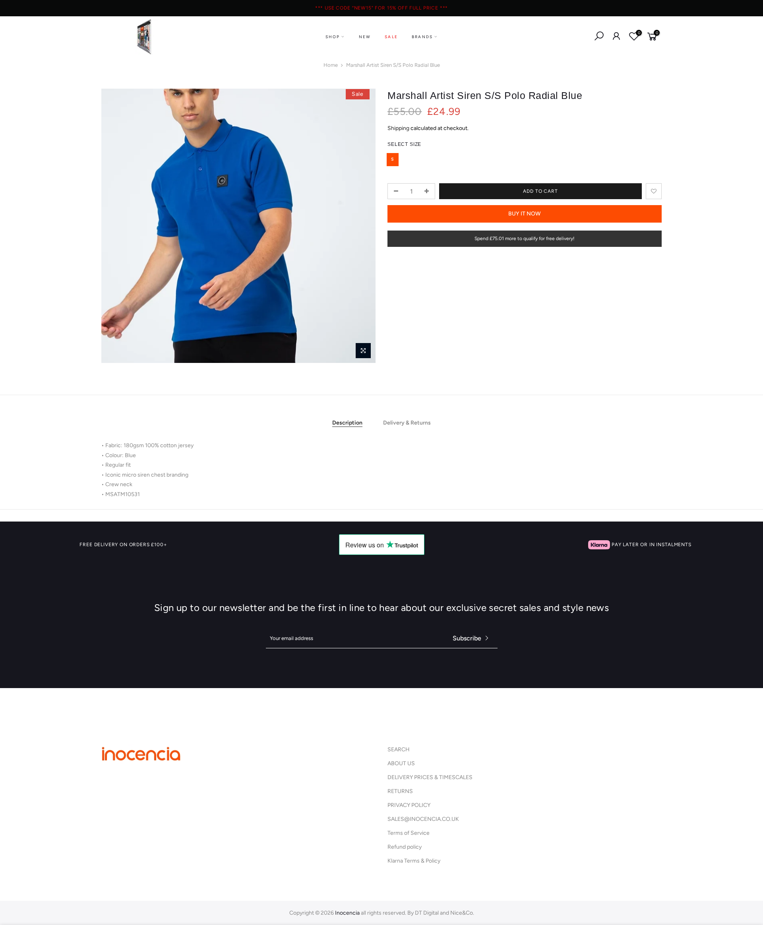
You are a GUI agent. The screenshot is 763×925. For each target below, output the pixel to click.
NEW (365, 36)
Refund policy (404, 847)
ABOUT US (401, 763)
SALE (391, 36)
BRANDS (422, 36)
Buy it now (524, 213)
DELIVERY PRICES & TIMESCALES (430, 777)
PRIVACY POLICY (408, 805)
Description (347, 422)
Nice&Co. (462, 912)
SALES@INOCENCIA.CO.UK (423, 819)
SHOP (332, 36)
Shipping (398, 128)
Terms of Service (408, 833)
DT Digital (427, 912)
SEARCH (398, 749)
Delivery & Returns (407, 422)
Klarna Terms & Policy (413, 860)
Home (330, 65)
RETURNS (400, 791)
